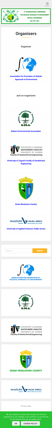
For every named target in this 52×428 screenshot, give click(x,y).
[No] (47, 419)
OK (16, 423)
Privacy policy (26, 406)
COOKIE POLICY (30, 423)
